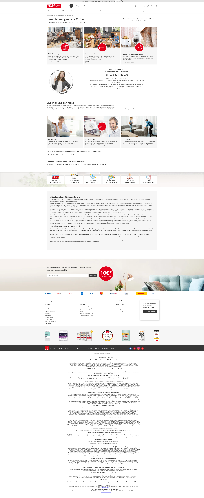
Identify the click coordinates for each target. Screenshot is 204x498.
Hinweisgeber (78, 348)
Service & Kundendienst (51, 321)
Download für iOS (53, 155)
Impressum (53, 348)
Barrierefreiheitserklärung (92, 348)
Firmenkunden (48, 323)
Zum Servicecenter (150, 311)
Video (123, 88)
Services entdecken (53, 168)
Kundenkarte (119, 310)
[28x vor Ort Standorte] (144, 6)
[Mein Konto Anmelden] (148, 6)
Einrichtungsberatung (86, 308)
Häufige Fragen (49, 317)
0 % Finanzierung (49, 319)
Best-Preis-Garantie (85, 310)
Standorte (82, 304)
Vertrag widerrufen (50, 312)
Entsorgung (48, 315)
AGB (60, 348)
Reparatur (47, 313)
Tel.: (116, 74)
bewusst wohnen (120, 312)
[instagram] (138, 348)
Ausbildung (119, 308)
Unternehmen (120, 304)
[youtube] (142, 348)
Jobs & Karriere (120, 306)
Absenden (93, 275)
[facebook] (130, 348)
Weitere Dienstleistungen (87, 313)
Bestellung (47, 304)
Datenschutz (68, 348)
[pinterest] (134, 348)
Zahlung (47, 308)
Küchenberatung (84, 306)
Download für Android (68, 155)
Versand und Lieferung (51, 306)
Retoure (47, 310)
